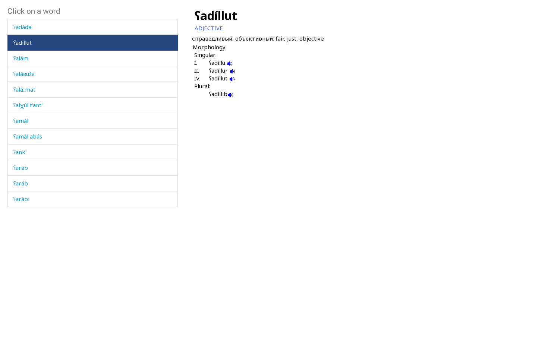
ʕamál (20, 120)
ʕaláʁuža (24, 73)
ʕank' (19, 152)
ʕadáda (22, 27)
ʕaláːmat (24, 89)
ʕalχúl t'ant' (27, 105)
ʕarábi (21, 199)
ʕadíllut (22, 42)
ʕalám (20, 58)
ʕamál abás (27, 136)
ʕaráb (20, 167)
